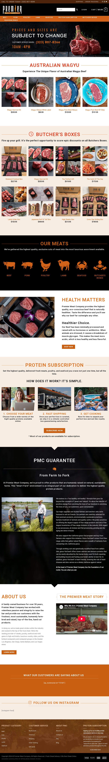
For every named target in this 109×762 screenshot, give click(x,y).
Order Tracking (33, 743)
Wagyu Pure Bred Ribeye (68, 110)
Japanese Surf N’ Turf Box (41, 219)
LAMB (38, 17)
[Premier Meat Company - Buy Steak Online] (12, 10)
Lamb (3, 742)
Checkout (32, 735)
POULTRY (26, 17)
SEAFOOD (49, 17)
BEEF (4, 17)
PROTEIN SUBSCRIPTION (67, 17)
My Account (32, 731)
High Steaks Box (68, 219)
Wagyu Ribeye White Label (41, 110)
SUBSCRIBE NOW (95, 750)
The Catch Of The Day (95, 179)
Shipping (31, 739)
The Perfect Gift (68, 179)
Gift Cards (32, 747)
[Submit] (77, 9)
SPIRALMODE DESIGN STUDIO (31, 759)
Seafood (4, 746)
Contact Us (59, 735)
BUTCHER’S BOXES (90, 17)
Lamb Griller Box (14, 219)
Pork (3, 735)
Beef (3, 731)
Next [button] (51, 316)
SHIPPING (79, 2)
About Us (59, 731)
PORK (15, 17)
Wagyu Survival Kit (14, 110)
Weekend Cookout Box (14, 179)
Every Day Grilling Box (95, 219)
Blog (57, 743)
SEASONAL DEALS (11, 20)
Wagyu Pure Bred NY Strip (95, 110)
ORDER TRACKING (91, 2)
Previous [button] (2, 316)
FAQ (57, 739)
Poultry (4, 738)
